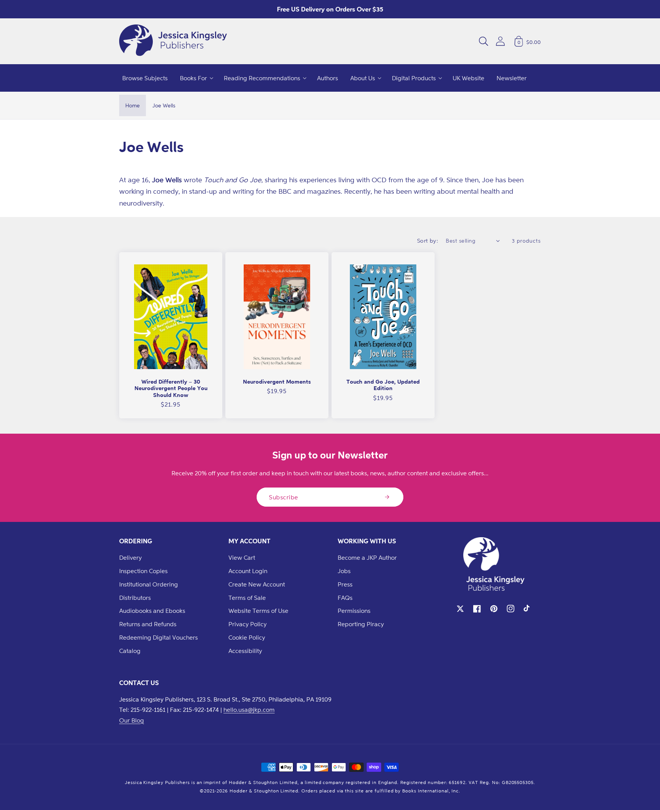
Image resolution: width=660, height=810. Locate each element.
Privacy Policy (247, 623)
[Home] (173, 41)
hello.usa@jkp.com (249, 709)
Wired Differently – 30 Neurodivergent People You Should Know (170, 388)
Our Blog (131, 720)
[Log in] (500, 41)
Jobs (344, 570)
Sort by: (427, 240)
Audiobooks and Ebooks (152, 610)
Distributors (135, 597)
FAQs (345, 597)
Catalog (130, 650)
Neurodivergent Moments (277, 381)
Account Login (247, 570)
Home (132, 105)
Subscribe (283, 497)
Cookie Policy (246, 637)
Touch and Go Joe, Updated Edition (383, 385)
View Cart (241, 557)
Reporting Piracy (361, 623)
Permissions (354, 610)
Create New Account (256, 584)
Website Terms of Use (258, 610)
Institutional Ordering (148, 584)
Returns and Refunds (147, 623)
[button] (483, 41)
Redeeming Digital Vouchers (158, 637)
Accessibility (245, 650)
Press (345, 584)
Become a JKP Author (367, 557)
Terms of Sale (247, 597)
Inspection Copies (143, 570)
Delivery (130, 557)
